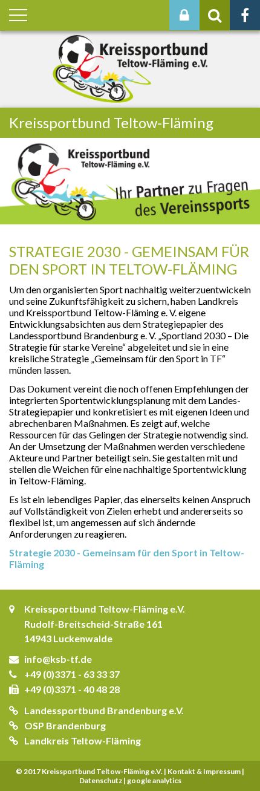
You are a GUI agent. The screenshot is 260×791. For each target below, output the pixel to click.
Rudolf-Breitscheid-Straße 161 (93, 624)
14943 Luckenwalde (68, 638)
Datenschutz (100, 780)
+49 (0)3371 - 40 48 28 (72, 689)
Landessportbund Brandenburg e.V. (104, 710)
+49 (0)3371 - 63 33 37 (72, 674)
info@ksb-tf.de (58, 659)
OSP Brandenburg (65, 725)
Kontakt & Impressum (204, 771)
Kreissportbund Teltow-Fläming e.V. (104, 608)
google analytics (154, 780)
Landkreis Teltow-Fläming (82, 740)
